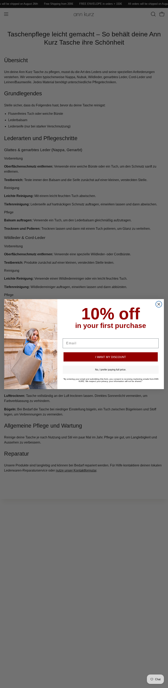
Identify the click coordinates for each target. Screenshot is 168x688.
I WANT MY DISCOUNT (110, 357)
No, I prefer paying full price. (110, 369)
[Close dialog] (159, 304)
